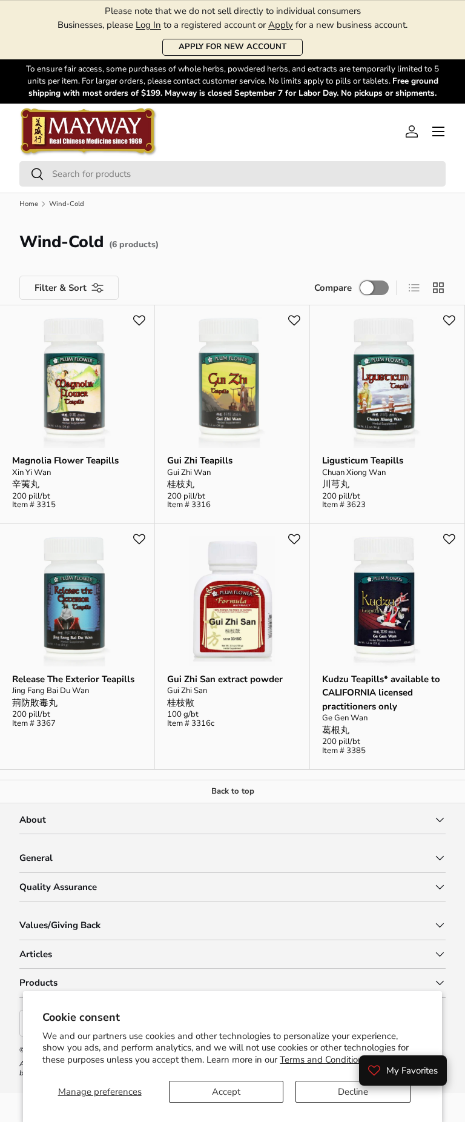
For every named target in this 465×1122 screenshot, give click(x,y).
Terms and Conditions (324, 1060)
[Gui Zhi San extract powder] (232, 601)
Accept (226, 1092)
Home (28, 204)
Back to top (232, 791)
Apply (280, 25)
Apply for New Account (232, 46)
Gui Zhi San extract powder (225, 679)
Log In (148, 25)
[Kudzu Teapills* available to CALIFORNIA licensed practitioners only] (387, 601)
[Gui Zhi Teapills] (232, 382)
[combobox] (232, 174)
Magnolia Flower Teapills (65, 460)
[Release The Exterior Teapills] (77, 601)
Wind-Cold (66, 204)
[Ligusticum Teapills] (387, 382)
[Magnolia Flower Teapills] (77, 382)
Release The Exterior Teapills (73, 679)
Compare (333, 288)
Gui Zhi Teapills (199, 460)
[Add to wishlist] (139, 320)
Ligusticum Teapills (362, 460)
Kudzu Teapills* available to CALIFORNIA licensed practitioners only (381, 692)
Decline (353, 1092)
